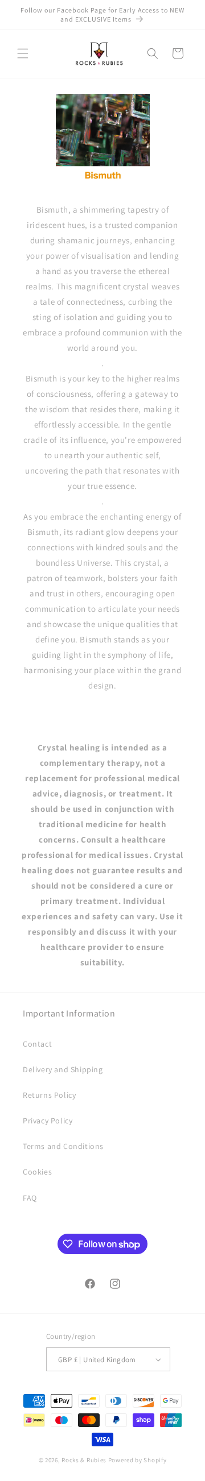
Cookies (37, 1172)
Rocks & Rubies (84, 1460)
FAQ (30, 1198)
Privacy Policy (47, 1120)
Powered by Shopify (137, 1460)
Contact (37, 1044)
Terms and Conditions (63, 1146)
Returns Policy (49, 1095)
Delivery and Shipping (63, 1069)
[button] (22, 53)
